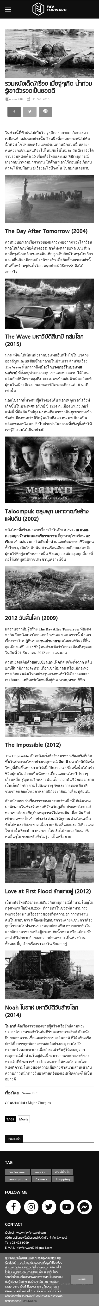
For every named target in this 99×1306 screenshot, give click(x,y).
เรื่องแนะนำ (14, 1139)
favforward (17, 1172)
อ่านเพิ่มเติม (29, 1301)
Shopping (63, 1179)
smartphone (18, 1179)
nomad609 (16, 99)
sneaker (41, 1172)
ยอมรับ (81, 1279)
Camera (42, 1179)
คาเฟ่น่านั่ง (62, 1172)
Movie (23, 1119)
